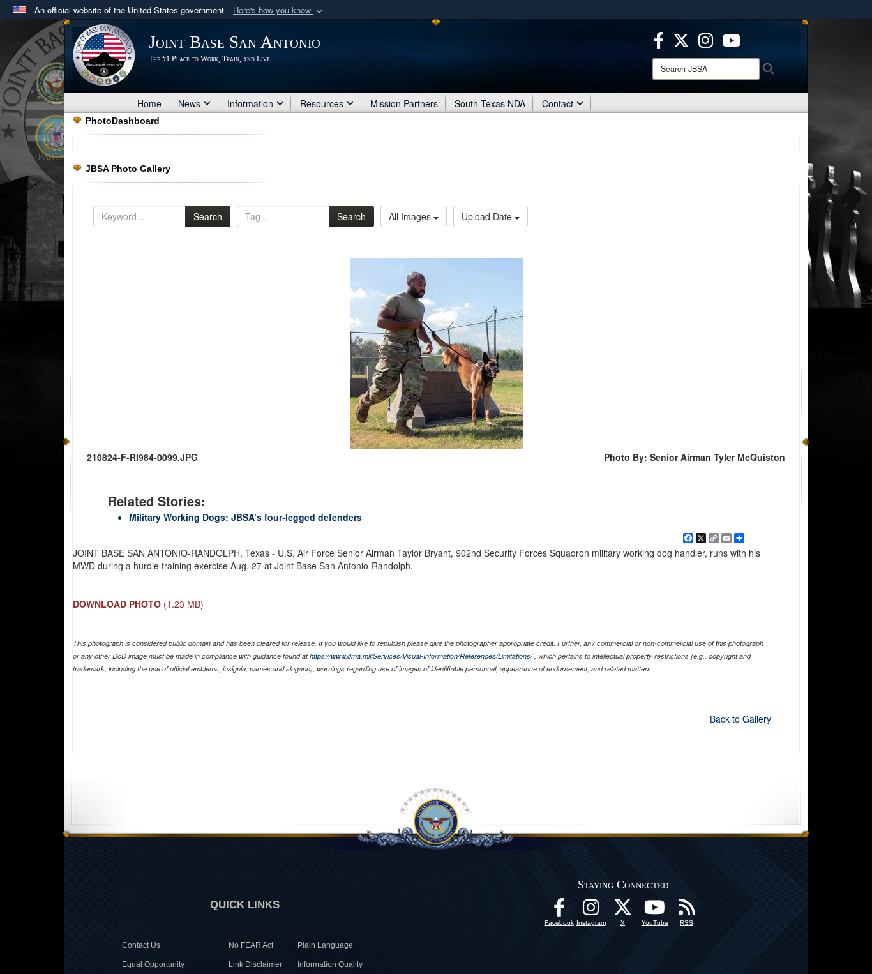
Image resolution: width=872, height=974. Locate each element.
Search (207, 216)
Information (250, 103)
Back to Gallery (740, 718)
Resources (321, 103)
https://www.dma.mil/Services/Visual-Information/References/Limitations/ (421, 656)
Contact (557, 103)
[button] (279, 10)
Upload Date (488, 216)
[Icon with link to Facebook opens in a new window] (659, 39)
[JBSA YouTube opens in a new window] (731, 39)
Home (149, 103)
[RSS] (687, 911)
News (189, 103)
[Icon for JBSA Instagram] (591, 911)
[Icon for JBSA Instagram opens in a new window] (705, 39)
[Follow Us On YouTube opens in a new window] (655, 911)
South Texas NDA (490, 103)
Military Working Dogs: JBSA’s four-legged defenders (245, 517)
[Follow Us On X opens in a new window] (623, 911)
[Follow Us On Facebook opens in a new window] (559, 911)
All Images (411, 216)
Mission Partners (404, 103)
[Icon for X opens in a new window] (681, 39)
